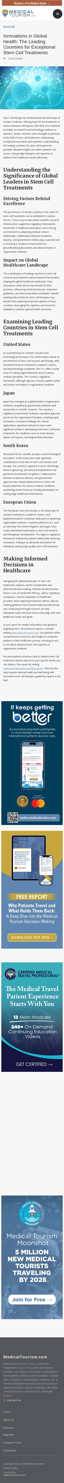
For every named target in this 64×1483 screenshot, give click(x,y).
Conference (9, 1450)
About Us (8, 1419)
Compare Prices (12, 1442)
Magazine (8, 1434)
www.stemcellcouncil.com (25, 632)
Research (8, 1427)
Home (6, 1411)
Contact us (14, 1400)
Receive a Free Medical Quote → (32, 3)
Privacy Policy (10, 1468)
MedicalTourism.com (33, 1463)
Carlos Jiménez (15, 58)
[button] (57, 14)
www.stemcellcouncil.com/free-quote (23, 668)
